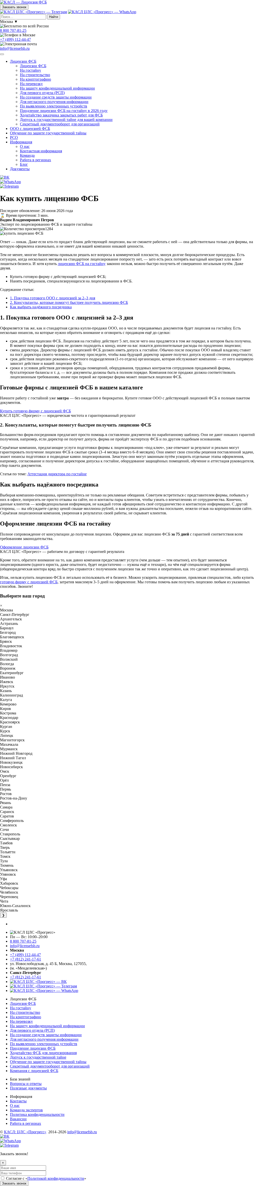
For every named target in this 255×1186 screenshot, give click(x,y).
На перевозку (31, 84)
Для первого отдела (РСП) (42, 93)
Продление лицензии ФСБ (33, 1048)
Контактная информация (41, 151)
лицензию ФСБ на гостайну (82, 264)
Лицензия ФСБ (23, 1003)
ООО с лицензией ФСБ (30, 128)
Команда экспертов (26, 1110)
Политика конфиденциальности (37, 1114)
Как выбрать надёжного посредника (41, 307)
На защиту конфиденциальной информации (57, 88)
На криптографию (35, 79)
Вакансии (18, 1119)
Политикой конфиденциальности (55, 1178)
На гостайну (30, 70)
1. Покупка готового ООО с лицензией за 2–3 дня (52, 298)
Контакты (18, 1101)
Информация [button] (21, 142)
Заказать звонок (14, 7)
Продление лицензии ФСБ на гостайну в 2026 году (64, 110)
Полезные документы (28, 1088)
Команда (27, 155)
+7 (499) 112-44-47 (15, 39)
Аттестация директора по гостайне (57, 474)
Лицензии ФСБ (33, 66)
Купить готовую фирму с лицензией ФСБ (35, 411)
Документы (20, 169)
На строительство (35, 75)
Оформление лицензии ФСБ (24, 547)
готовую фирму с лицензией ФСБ (29, 582)
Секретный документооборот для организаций (60, 124)
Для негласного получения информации (54, 102)
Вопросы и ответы (26, 1083)
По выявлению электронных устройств (53, 106)
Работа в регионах (35, 160)
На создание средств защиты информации (56, 97)
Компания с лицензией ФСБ (34, 1071)
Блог (24, 164)
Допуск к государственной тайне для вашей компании (66, 119)
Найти (53, 17)
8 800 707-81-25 (13, 30)
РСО (14, 137)
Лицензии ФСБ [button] (23, 61)
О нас (25, 146)
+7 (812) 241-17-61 (25, 959)
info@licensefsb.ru (15, 48)
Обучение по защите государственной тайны (48, 133)
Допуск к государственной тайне (38, 1057)
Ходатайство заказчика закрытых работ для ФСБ (61, 115)
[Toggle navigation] (2, 54)
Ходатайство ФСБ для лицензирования (43, 1053)
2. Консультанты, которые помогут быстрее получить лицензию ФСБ (69, 302)
